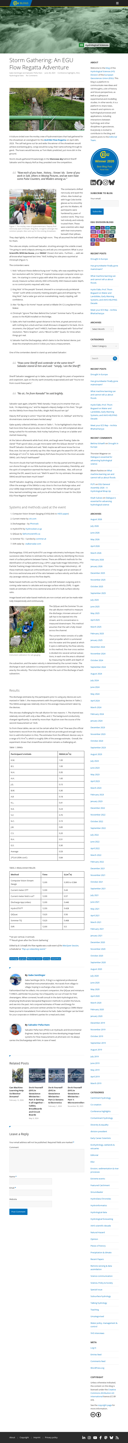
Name (12, 1176)
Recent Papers (97, 1259)
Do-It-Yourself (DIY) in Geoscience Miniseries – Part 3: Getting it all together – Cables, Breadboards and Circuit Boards (36, 1101)
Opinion (94, 1239)
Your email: (96, 198)
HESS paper (62, 513)
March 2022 (96, 855)
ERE (113, 227)
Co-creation (96, 1104)
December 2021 (98, 868)
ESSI (93, 231)
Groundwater (97, 1192)
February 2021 (97, 928)
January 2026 (96, 566)
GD (102, 231)
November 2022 (98, 814)
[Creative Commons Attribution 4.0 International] (93, 1416)
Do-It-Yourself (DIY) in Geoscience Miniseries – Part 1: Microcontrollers (76, 1095)
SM (102, 240)
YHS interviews (97, 1333)
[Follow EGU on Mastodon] (105, 1437)
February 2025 (97, 633)
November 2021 (98, 875)
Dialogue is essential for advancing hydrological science (101, 460)
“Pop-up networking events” (33, 949)
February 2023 (97, 794)
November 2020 (98, 949)
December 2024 (98, 646)
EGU (78, 73)
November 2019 (98, 1029)
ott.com (32, 518)
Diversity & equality (99, 1124)
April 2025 (95, 620)
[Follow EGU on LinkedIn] (83, 1437)
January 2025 (96, 640)
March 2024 (96, 707)
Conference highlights (66, 73)
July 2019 (95, 1056)
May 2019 (95, 1069)
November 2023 (98, 734)
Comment (14, 1147)
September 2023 (98, 747)
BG (97, 227)
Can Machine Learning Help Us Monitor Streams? (16, 1092)
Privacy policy (51, 1437)
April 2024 (95, 700)
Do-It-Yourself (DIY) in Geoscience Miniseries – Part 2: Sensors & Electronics (55, 1095)
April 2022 (95, 848)
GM (112, 231)
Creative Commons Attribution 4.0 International (103, 1393)
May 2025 (95, 613)
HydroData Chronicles (101, 1198)
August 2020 (96, 969)
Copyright (24, 1437)
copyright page (105, 1405)
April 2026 (95, 546)
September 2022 (98, 828)
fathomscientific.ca (31, 533)
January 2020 (96, 1016)
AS (92, 227)
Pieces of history (98, 1245)
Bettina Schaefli (98, 443)
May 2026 (95, 539)
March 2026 (96, 553)
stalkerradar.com (33, 543)
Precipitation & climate (101, 1252)
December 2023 (98, 727)
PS (97, 240)
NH (106, 235)
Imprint (36, 1437)
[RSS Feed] (117, 1437)
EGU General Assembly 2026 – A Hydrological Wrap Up (101, 487)
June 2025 (95, 606)
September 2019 (98, 1043)
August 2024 (96, 673)
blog (108, 68)
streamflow (55, 959)
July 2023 (95, 761)
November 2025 (98, 579)
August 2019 (96, 1049)
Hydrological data (16, 75)
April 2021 (95, 915)
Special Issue (96, 1289)
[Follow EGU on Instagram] (89, 1437)
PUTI (93, 484)
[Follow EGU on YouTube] (95, 1437)
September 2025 (98, 593)
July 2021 (95, 895)
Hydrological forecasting (102, 1219)
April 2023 (95, 781)
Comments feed (98, 1361)
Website (13, 1199)
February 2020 (97, 1009)
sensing (47, 959)
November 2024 (98, 653)
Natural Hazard (98, 1232)
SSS (114, 240)
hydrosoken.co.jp (34, 528)
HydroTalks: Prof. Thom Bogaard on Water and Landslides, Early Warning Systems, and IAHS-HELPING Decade (104, 296)
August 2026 (96, 519)
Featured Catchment (100, 1185)
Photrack (34, 523)
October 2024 (97, 660)
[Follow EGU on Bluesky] (111, 1437)
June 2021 (95, 902)
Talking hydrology (99, 1303)
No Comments (31, 75)
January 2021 (96, 935)
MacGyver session (34, 959)
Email (11, 1187)
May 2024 (95, 694)
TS (97, 244)
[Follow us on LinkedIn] (93, 182)
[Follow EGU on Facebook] (101, 1437)
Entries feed (96, 1354)
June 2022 (95, 841)
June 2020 (95, 982)
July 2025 (95, 599)
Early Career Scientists (101, 1138)
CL (102, 227)
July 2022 (95, 834)
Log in (93, 1347)
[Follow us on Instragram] (105, 182)
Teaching (95, 1309)
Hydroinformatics (99, 1205)
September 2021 (98, 888)
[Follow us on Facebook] (99, 182)
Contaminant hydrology (102, 1118)
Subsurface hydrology (101, 1296)
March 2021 (96, 922)
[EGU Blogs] (20, 5)
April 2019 (95, 1076)
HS (101, 235)
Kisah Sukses (96, 497)
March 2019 (96, 1083)
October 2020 (97, 955)
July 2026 (95, 526)
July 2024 (95, 680)
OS (92, 240)
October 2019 (97, 1036)
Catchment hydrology (101, 1098)
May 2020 (95, 989)
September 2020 (98, 962)
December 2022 (98, 808)
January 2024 (96, 720)
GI (108, 231)
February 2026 (97, 559)
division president (99, 1131)
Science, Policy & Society (102, 1282)
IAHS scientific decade (101, 1225)
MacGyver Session (71, 945)
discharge (14, 959)
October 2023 (97, 740)
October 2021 (97, 881)
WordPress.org (97, 1368)
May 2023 (95, 774)
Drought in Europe (99, 259)
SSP (108, 240)
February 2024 (97, 714)
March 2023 (96, 787)
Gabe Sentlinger (15, 73)
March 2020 (96, 1002)
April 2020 (95, 996)
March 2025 (96, 626)
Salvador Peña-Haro (34, 73)
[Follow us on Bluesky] (112, 182)
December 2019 (98, 1022)
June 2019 (95, 1063)
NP (111, 235)
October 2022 (97, 821)
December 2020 (98, 942)
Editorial (94, 1155)
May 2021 (95, 908)
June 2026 (95, 532)
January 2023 (96, 801)
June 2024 (95, 687)
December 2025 (98, 573)
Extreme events (98, 1178)
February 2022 (97, 861)
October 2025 (97, 586)
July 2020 (95, 975)
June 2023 (95, 767)
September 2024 (98, 667)
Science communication (102, 1276)
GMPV (94, 235)
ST (92, 244)
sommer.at (41, 538)
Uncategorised (97, 1316)
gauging (22, 959)
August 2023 (96, 754)
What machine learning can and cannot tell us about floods (103, 279)
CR (107, 227)
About (12, 1437)
